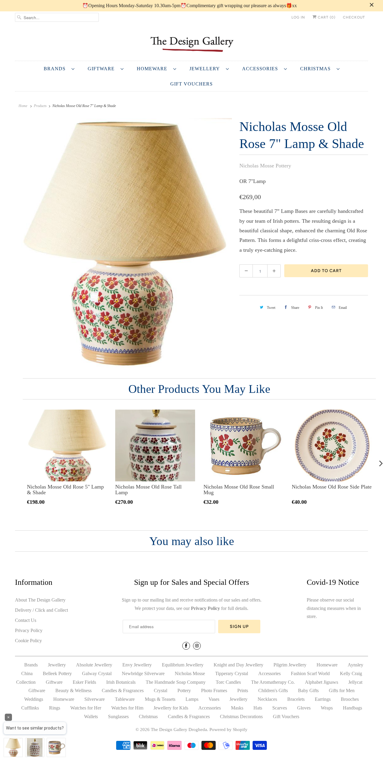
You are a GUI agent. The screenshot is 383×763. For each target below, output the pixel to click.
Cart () (326, 17)
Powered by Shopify (228, 729)
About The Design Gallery (40, 599)
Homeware (153, 68)
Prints (242, 690)
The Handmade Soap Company (176, 682)
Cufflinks (30, 707)
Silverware (94, 699)
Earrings (323, 699)
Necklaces (267, 699)
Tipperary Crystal (231, 673)
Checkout (354, 17)
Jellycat (355, 682)
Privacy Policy (28, 630)
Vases (214, 699)
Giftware (103, 68)
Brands (56, 68)
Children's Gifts (273, 690)
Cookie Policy (28, 640)
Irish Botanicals (121, 682)
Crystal (160, 690)
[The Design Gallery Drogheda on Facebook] (186, 646)
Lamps (192, 699)
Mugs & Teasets (160, 699)
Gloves (304, 707)
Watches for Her (85, 707)
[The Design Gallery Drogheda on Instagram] (197, 646)
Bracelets (296, 699)
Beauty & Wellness (73, 690)
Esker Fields (84, 682)
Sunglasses (118, 716)
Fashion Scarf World (310, 673)
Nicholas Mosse (190, 673)
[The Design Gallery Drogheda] (191, 43)
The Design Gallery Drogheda (179, 729)
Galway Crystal (97, 673)
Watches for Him (127, 707)
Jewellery (206, 68)
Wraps (327, 707)
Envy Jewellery (137, 664)
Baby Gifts (308, 690)
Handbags (352, 707)
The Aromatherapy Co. (273, 682)
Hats (257, 707)
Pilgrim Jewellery (289, 664)
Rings (54, 707)
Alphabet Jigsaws (321, 682)
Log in (298, 17)
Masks (237, 707)
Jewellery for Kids (170, 707)
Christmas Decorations (241, 716)
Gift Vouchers (191, 83)
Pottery (184, 690)
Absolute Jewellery (94, 664)
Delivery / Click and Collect (41, 610)
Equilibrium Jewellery (182, 664)
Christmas (317, 68)
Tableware (125, 699)
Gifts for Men (342, 690)
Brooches (350, 699)
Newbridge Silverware (143, 673)
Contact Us (25, 620)
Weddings (33, 699)
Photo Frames (214, 690)
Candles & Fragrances (123, 690)
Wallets (91, 716)
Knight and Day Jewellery (238, 664)
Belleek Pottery (57, 673)
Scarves (279, 707)
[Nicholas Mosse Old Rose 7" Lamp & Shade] (124, 243)
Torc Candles (228, 682)
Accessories (261, 68)
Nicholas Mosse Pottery (265, 166)
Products (40, 106)
